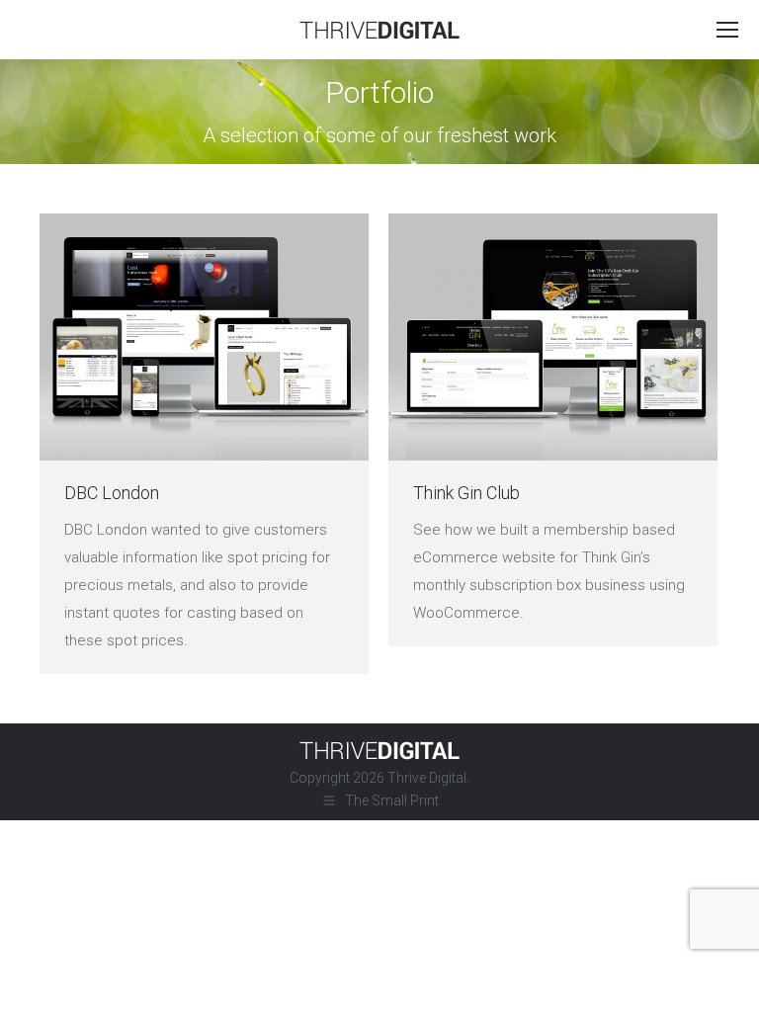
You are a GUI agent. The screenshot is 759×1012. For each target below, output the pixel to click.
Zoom (204, 337)
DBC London (111, 492)
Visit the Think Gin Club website (500, 337)
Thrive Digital (426, 778)
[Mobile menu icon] (727, 30)
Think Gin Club (466, 492)
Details (258, 337)
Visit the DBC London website (151, 337)
